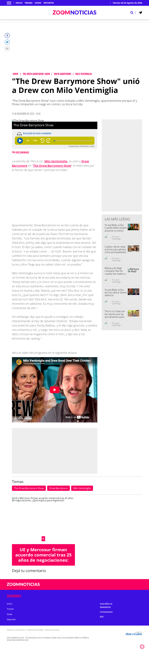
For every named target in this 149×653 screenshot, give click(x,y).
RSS (102, 616)
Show (38, 3)
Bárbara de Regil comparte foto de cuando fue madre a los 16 (115, 272)
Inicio (19, 3)
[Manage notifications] (142, 646)
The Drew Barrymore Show (52, 166)
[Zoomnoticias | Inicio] (139, 595)
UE (43, 539)
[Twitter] (7, 42)
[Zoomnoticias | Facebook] (111, 584)
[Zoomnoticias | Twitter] (140, 13)
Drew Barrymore (58, 488)
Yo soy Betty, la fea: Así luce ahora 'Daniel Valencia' (116, 292)
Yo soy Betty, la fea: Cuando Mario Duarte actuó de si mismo (116, 227)
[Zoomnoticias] (23, 586)
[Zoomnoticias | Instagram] (122, 584)
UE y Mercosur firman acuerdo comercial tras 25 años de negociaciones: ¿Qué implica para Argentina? (43, 560)
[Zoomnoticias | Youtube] (128, 584)
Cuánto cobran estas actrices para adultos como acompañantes (115, 249)
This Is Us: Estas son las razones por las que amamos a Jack (115, 314)
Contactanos (106, 611)
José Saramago (22, 152)
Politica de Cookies (52, 630)
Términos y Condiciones (16, 630)
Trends (28, 3)
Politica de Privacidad (35, 630)
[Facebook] (7, 35)
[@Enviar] (7, 48)
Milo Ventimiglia (55, 161)
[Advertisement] (77, 49)
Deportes (49, 3)
